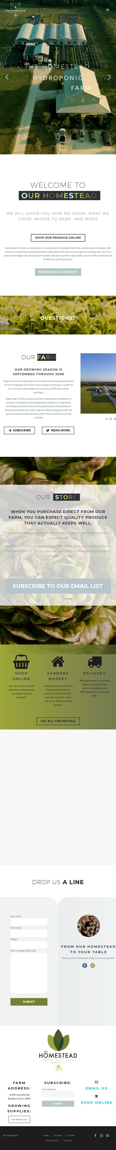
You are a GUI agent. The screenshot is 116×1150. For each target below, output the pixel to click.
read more (58, 430)
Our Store (58, 1135)
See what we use (19, 1119)
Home (46, 1135)
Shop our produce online (58, 237)
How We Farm (52, 1140)
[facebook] (84, 965)
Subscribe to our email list (58, 586)
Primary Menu (107, 10)
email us (97, 1088)
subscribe (19, 430)
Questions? (58, 318)
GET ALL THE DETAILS (58, 721)
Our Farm (71, 1135)
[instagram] (92, 965)
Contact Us (67, 1140)
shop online (97, 1103)
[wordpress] (107, 1135)
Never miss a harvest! (58, 272)
